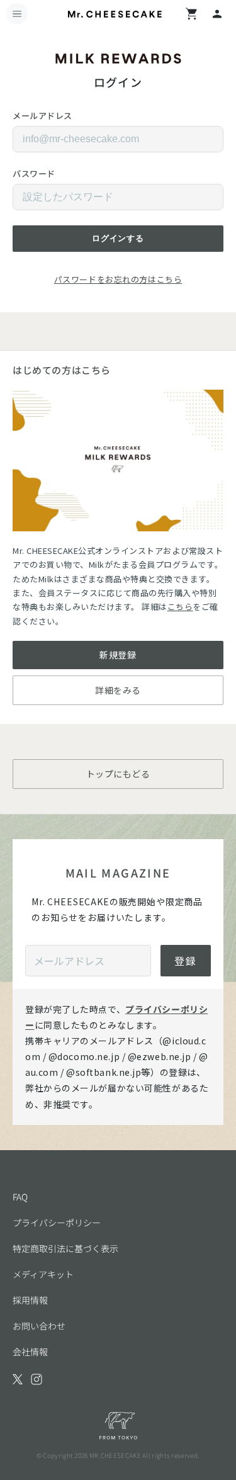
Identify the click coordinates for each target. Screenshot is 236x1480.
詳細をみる (118, 690)
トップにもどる (118, 773)
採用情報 (30, 1300)
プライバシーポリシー (57, 1222)
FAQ (20, 1196)
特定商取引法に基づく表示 (65, 1248)
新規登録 (117, 654)
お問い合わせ (39, 1325)
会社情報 (30, 1351)
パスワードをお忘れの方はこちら (118, 279)
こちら (180, 607)
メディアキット (43, 1274)
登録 (185, 960)
